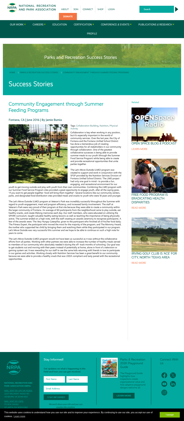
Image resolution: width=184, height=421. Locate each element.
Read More (139, 207)
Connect (88, 9)
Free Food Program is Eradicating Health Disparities (150, 198)
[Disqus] (65, 298)
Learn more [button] (19, 416)
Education (59, 24)
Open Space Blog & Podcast (154, 143)
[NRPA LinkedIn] (173, 384)
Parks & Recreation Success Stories (39, 72)
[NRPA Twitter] (173, 375)
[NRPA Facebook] (164, 375)
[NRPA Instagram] (164, 392)
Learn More (139, 149)
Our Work (17, 24)
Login (111, 9)
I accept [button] (170, 415)
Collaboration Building (87, 125)
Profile (92, 33)
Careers (38, 24)
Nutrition (104, 125)
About (65, 9)
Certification (83, 24)
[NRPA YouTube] (164, 384)
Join (75, 9)
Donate (68, 16)
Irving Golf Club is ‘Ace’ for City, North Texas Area (154, 255)
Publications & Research (155, 24)
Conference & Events (115, 24)
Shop (100, 9)
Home (12, 72)
